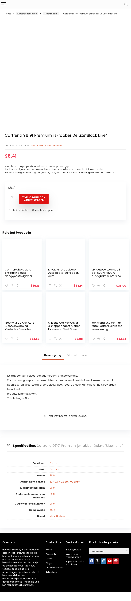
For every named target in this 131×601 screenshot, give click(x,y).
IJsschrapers (50, 13)
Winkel (49, 558)
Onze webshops (55, 567)
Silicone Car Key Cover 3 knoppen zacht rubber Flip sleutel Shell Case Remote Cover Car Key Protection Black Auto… (64, 329)
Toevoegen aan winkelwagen (33, 199)
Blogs (49, 563)
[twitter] (97, 561)
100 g (52, 510)
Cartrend (55, 463)
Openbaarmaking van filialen (76, 563)
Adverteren (52, 572)
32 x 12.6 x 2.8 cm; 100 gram (65, 481)
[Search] (126, 4)
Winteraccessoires (27, 13)
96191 (52, 475)
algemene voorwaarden (73, 556)
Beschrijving (52, 355)
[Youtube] (109, 561)
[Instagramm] (103, 561)
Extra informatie (77, 355)
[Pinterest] (116, 561)
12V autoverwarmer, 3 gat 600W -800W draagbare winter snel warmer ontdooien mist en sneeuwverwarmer (107, 276)
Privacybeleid (73, 549)
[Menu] (4, 4)
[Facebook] (91, 561)
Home (8, 13)
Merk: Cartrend (58, 516)
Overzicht (51, 554)
